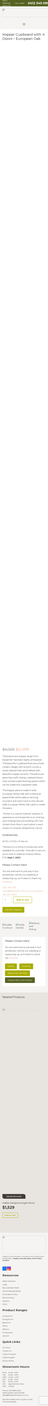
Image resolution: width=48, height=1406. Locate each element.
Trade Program (8, 1357)
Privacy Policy (8, 1361)
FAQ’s (4, 1304)
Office (5, 1326)
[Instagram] (9, 1269)
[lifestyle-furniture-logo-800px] (24, 1245)
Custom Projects (9, 1354)
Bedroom (6, 1323)
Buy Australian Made (10, 1288)
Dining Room (7, 1319)
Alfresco (5, 1329)
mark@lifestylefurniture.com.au (18, 891)
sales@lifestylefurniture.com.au (15, 1395)
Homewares (7, 1333)
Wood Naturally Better (11, 1291)
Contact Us (6, 1351)
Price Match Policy (10, 1294)
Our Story (6, 1348)
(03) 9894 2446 (15, 1391)
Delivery (5, 1301)
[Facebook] (4, 1269)
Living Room (7, 1316)
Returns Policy (8, 1298)
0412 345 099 (9, 887)
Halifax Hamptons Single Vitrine (18, 1203)
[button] (24, 24)
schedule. (7, 882)
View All (5, 1336)
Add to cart (22, 900)
